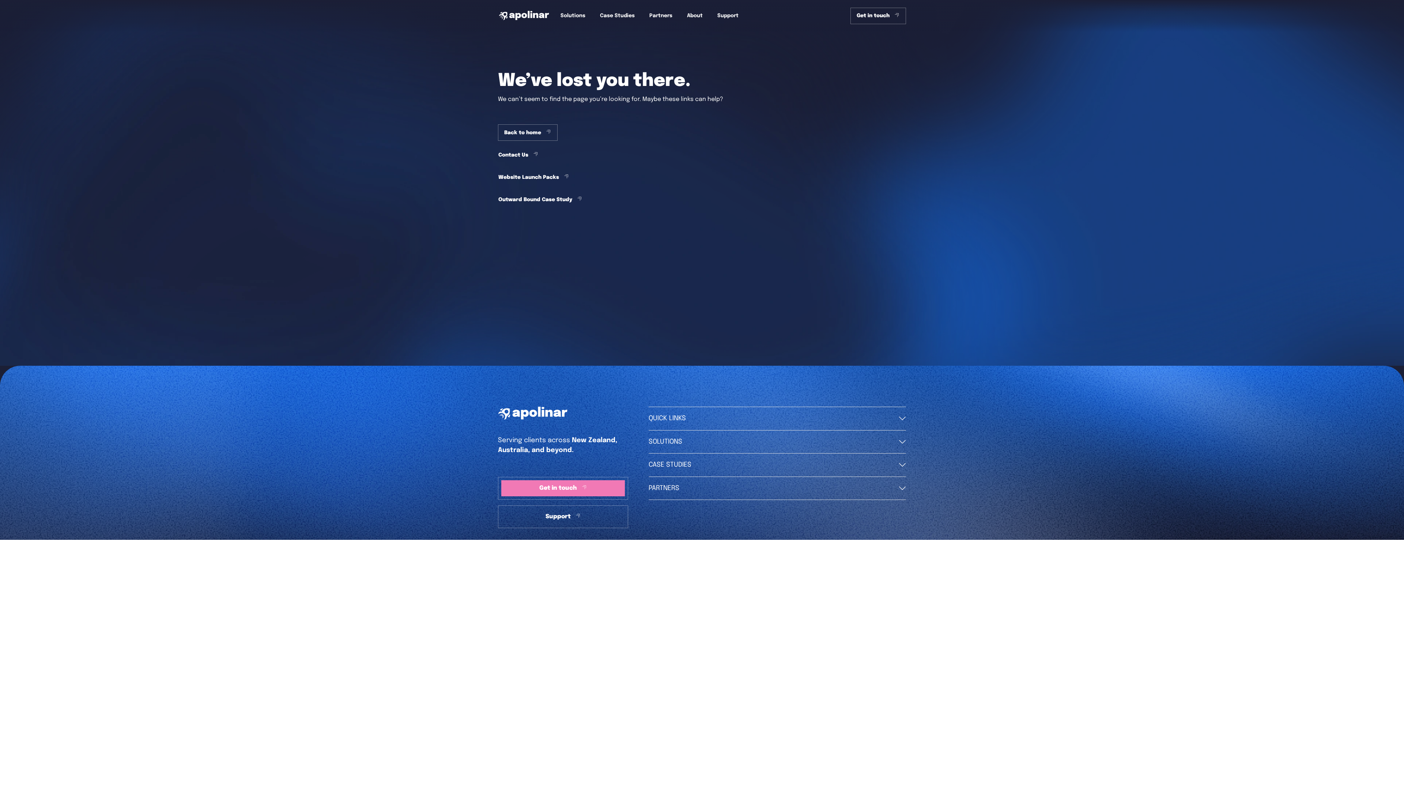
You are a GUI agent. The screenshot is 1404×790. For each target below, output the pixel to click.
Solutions (573, 15)
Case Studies (617, 15)
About (695, 15)
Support (728, 15)
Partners (660, 15)
